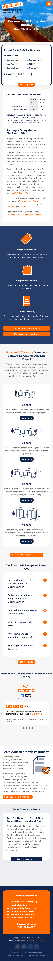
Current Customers (35, 941)
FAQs (39, 938)
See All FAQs (27, 662)
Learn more (26, 418)
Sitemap (44, 955)
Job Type (31, 938)
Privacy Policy (32, 955)
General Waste (12, 60)
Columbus (10, 206)
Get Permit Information (17, 797)
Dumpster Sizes (18, 938)
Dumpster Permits (17, 941)
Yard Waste (11, 64)
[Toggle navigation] (49, 3)
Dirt (31, 64)
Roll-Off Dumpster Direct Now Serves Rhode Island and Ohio (24, 820)
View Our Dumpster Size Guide (26, 555)
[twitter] (17, 947)
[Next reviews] (51, 713)
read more (36, 714)
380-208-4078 (21, 193)
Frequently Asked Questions (26, 328)
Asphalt (33, 68)
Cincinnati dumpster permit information (23, 214)
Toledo (23, 206)
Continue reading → (26, 859)
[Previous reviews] (2, 713)
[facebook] (24, 947)
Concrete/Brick (12, 68)
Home (16, 29)
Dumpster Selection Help (26, 334)
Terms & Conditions (14, 955)
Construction (34, 60)
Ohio (23, 29)
